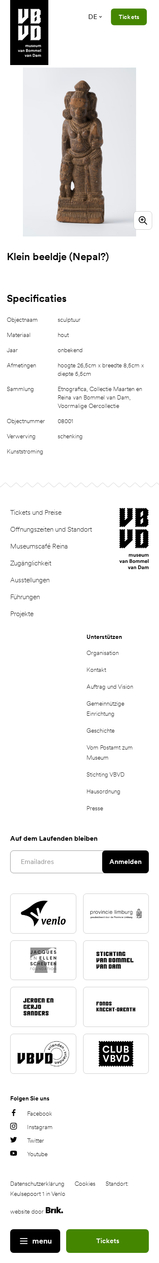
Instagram (40, 1127)
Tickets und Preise (35, 512)
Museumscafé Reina (39, 546)
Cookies (85, 1183)
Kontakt (96, 669)
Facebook (39, 1113)
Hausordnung (103, 791)
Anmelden (125, 862)
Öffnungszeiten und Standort (51, 529)
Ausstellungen (30, 580)
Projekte (21, 614)
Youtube (37, 1154)
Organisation (102, 652)
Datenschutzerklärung (37, 1183)
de (92, 17)
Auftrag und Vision (109, 686)
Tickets (107, 1241)
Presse (94, 808)
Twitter (35, 1140)
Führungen (25, 597)
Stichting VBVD (105, 774)
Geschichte (100, 730)
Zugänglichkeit (30, 563)
